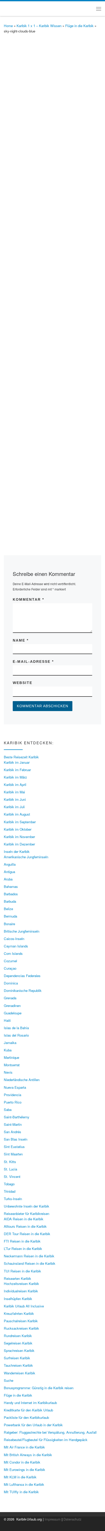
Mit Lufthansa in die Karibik (24, 1484)
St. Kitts (10, 1161)
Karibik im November (19, 836)
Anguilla (10, 864)
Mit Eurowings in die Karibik (24, 1469)
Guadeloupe (12, 1013)
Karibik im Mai (14, 792)
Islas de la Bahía (16, 1027)
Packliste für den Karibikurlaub (26, 1417)
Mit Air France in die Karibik (24, 1447)
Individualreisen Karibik (21, 1291)
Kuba (7, 1050)
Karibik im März (15, 777)
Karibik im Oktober (17, 829)
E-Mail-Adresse (33, 661)
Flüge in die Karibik (79, 25)
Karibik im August (17, 814)
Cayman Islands (16, 946)
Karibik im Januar (17, 762)
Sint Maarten (13, 1154)
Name (21, 640)
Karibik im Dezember (19, 844)
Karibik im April (15, 784)
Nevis (8, 1072)
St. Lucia (10, 1169)
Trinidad (9, 1191)
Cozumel (10, 960)
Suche (8, 1380)
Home (8, 25)
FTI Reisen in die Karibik (22, 1241)
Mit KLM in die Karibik (20, 1477)
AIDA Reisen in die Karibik (23, 1218)
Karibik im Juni (15, 799)
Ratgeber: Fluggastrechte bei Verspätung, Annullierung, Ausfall (50, 1432)
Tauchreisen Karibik (18, 1365)
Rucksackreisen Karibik (21, 1328)
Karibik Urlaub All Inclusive (24, 1306)
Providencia (12, 1094)
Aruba (8, 879)
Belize (8, 908)
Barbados (11, 893)
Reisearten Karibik (17, 1278)
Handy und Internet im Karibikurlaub (30, 1402)
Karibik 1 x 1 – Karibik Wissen (39, 25)
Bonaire (9, 923)
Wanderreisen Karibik (19, 1373)
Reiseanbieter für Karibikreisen (26, 1213)
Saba (7, 1109)
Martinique (11, 1057)
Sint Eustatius (14, 1146)
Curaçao (10, 968)
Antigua (9, 871)
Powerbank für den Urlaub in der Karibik (33, 1424)
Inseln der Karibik (17, 851)
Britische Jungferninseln (21, 931)
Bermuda (10, 916)
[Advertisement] (52, 311)
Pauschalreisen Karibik (21, 1320)
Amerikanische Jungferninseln (26, 856)
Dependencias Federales (22, 975)
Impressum (53, 1519)
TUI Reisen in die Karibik (22, 1271)
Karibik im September (20, 821)
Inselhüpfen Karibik (18, 1298)
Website (22, 683)
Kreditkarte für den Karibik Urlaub (28, 1410)
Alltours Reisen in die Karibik (25, 1226)
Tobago (9, 1183)
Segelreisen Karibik (18, 1343)
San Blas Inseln (15, 1139)
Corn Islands (13, 953)
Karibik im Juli (14, 806)
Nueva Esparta (15, 1087)
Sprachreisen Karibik (19, 1350)
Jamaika (10, 1042)
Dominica (11, 983)
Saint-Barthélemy (16, 1117)
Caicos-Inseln (14, 938)
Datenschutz (72, 1519)
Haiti (7, 1020)
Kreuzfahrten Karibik (19, 1313)
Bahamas (11, 886)
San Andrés (12, 1131)
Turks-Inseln (13, 1198)
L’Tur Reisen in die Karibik (23, 1248)
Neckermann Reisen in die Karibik (29, 1256)
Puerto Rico (12, 1102)
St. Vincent (12, 1176)
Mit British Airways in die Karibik (28, 1454)
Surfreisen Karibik (17, 1357)
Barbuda (10, 901)
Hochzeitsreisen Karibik (21, 1283)
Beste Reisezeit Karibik (21, 757)
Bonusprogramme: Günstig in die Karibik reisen (38, 1387)
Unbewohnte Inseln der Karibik (26, 1206)
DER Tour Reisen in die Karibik (27, 1233)
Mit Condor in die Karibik (22, 1462)
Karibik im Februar (17, 769)
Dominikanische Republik (23, 990)
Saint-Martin (13, 1124)
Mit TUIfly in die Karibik (21, 1491)
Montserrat (12, 1064)
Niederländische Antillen (22, 1079)
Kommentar (28, 599)
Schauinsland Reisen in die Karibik (29, 1263)
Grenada (10, 997)
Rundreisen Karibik (18, 1335)
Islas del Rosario (16, 1035)
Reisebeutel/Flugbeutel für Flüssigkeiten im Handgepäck (45, 1439)
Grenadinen (12, 1005)
